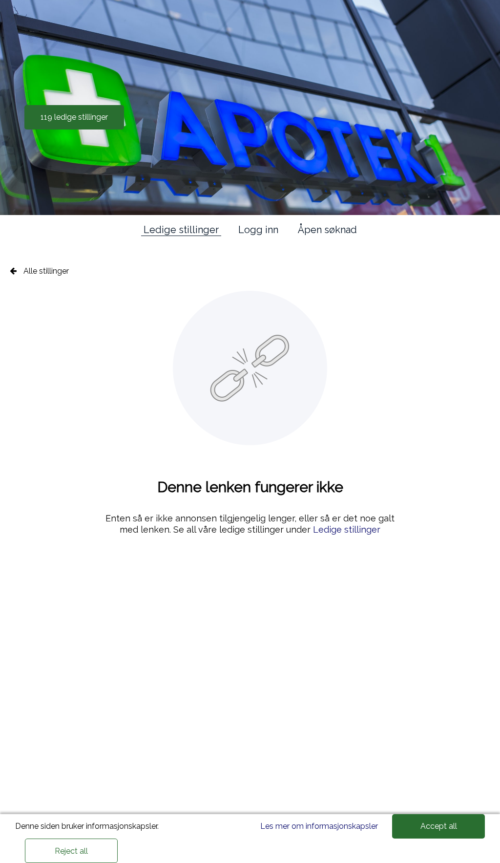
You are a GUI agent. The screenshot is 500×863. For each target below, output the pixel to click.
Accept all (438, 826)
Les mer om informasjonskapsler (319, 826)
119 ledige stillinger (74, 117)
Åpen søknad (327, 230)
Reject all (71, 851)
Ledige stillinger (181, 230)
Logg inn (258, 230)
